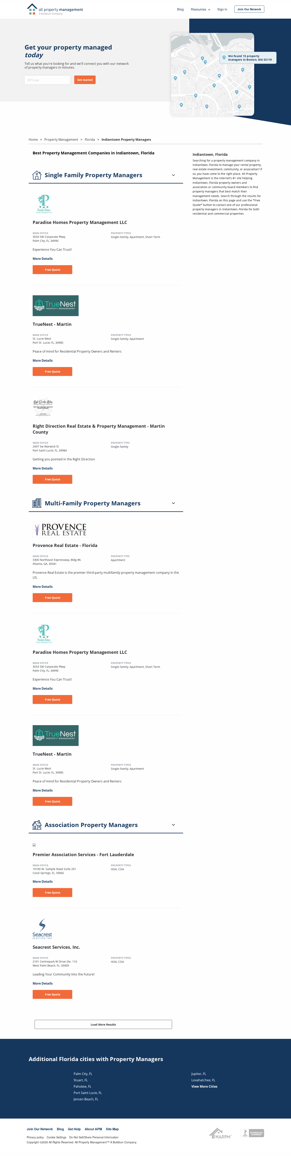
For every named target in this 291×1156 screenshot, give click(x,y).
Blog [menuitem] (180, 9)
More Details (43, 258)
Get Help (74, 1129)
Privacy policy (35, 1137)
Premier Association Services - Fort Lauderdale (83, 854)
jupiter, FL (198, 1074)
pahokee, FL (82, 1086)
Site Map (112, 1129)
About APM (93, 1129)
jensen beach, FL (86, 1099)
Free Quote (52, 270)
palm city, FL (83, 1074)
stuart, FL (81, 1080)
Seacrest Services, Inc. (56, 947)
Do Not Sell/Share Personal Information (94, 1137)
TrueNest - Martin (52, 324)
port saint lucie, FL (88, 1093)
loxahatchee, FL (203, 1080)
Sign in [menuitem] (222, 9)
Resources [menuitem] (199, 9)
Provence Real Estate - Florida (65, 545)
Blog (60, 1129)
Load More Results (103, 1024)
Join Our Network (40, 1129)
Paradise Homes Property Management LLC (80, 222)
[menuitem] (249, 9)
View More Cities (204, 1086)
